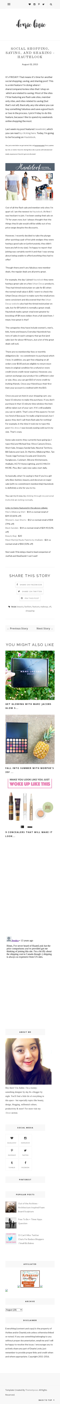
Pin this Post (32, 598)
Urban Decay (38, 283)
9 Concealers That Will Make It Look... (29, 834)
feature (36, 606)
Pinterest (12, 1155)
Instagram (25, 1143)
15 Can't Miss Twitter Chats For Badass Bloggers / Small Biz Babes (31, 1239)
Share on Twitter (32, 591)
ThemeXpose (31, 1390)
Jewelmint (40, 129)
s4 (50, 606)
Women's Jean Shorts (16, 520)
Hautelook (29, 137)
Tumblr (12, 1167)
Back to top (46, 1400)
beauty (20, 606)
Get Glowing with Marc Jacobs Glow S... (28, 706)
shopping (30, 610)
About (8, 1113)
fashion (27, 606)
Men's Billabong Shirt (15, 512)
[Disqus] (30, 893)
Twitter (25, 1155)
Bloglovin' (11, 1143)
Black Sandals (11, 528)
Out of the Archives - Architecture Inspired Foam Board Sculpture (31, 1207)
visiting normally (25, 499)
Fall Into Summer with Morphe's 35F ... (29, 770)
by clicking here (27, 133)
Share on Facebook (31, 584)
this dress (15, 427)
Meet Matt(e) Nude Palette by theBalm (24, 540)
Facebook (25, 1167)
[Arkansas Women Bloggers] (30, 1286)
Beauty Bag (10, 536)
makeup (44, 606)
